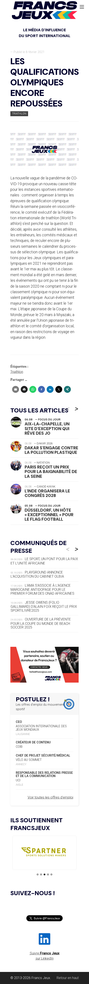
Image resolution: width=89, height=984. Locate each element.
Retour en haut (68, 978)
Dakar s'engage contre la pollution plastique (51, 450)
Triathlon (19, 113)
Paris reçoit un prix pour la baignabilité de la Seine (51, 471)
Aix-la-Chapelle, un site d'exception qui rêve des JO (47, 428)
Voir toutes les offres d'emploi (50, 797)
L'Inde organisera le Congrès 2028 (47, 493)
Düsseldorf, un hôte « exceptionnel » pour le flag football (49, 515)
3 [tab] (44, 874)
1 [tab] (37, 874)
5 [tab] (51, 874)
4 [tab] (48, 874)
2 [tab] (41, 874)
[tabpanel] (44, 853)
